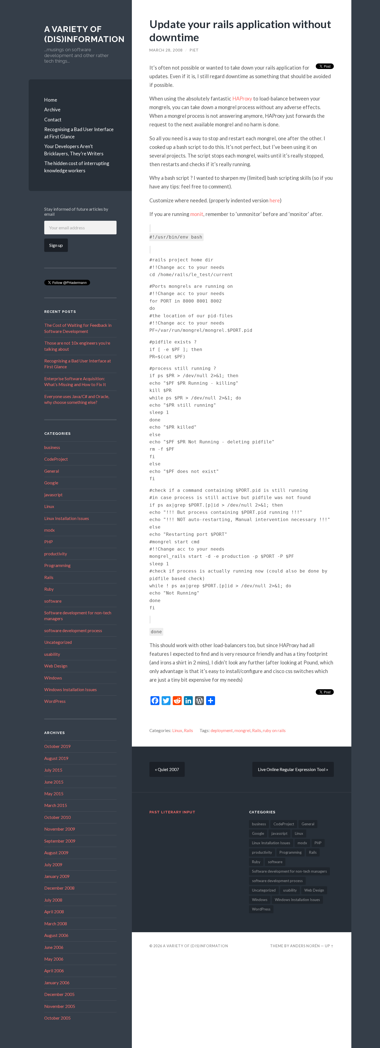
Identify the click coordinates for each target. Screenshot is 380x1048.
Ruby (49, 589)
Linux (49, 506)
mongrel (242, 730)
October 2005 (57, 1017)
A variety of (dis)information (84, 34)
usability (52, 654)
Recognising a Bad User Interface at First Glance (78, 132)
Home (50, 100)
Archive (52, 109)
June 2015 (53, 781)
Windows (53, 677)
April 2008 (54, 911)
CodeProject (56, 459)
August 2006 (56, 935)
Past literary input (172, 812)
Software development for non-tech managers (289, 871)
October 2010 (57, 817)
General (51, 470)
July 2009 (53, 864)
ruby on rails (274, 730)
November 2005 (59, 1006)
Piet (194, 50)
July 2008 (53, 899)
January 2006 (57, 982)
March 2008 (55, 923)
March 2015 (55, 805)
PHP (48, 541)
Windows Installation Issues (70, 689)
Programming (57, 565)
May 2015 (53, 793)
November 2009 (59, 828)
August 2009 (56, 852)
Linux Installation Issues (66, 518)
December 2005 (59, 994)
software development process (73, 630)
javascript (53, 494)
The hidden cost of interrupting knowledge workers (76, 166)
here (275, 200)
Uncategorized (58, 642)
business (52, 447)
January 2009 (57, 876)
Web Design (55, 665)
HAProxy (242, 98)
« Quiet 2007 (167, 769)
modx (49, 529)
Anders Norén (305, 946)
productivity (55, 553)
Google (51, 482)
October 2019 (57, 746)
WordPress (55, 701)
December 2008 (59, 887)
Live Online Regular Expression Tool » (293, 769)
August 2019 (56, 758)
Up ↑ (329, 946)
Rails (48, 577)
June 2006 (53, 947)
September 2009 (59, 840)
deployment (222, 730)
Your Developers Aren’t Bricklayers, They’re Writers (73, 149)
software (52, 600)
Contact (52, 119)
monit (196, 214)
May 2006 (53, 958)
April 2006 (54, 970)
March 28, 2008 (166, 50)
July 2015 (53, 769)
